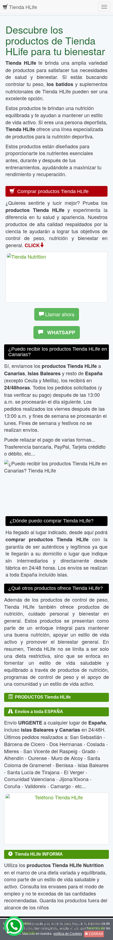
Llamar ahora (59, 314)
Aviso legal (96, 927)
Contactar (29, 932)
